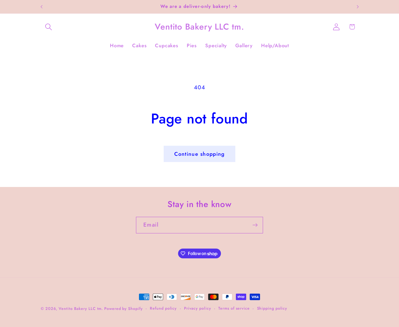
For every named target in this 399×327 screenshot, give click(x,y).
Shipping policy (272, 308)
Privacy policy (197, 308)
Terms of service (234, 308)
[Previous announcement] (41, 6)
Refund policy (163, 308)
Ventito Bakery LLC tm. (81, 308)
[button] (48, 26)
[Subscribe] (255, 225)
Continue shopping (199, 154)
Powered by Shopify (123, 308)
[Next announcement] (358, 6)
